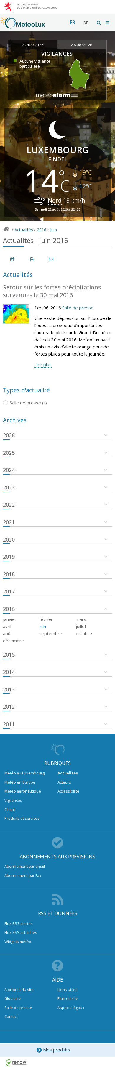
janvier (10, 619)
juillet (81, 626)
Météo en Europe (19, 782)
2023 (9, 487)
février (46, 619)
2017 (9, 591)
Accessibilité (68, 791)
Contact (11, 1016)
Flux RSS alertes (18, 923)
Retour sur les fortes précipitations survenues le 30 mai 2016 (52, 291)
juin (42, 626)
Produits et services (22, 818)
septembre (50, 633)
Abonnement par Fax (22, 875)
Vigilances (13, 800)
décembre (13, 640)
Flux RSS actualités (20, 932)
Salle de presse (77, 307)
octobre (84, 633)
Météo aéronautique (22, 791)
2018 (9, 574)
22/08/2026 (33, 44)
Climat (9, 809)
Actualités (23, 230)
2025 (9, 452)
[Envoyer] (51, 259)
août (7, 633)
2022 (9, 504)
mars (81, 619)
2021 (9, 522)
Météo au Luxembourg (24, 773)
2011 (9, 724)
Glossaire (12, 998)
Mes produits (56, 1050)
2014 (9, 671)
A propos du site (19, 989)
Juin (53, 230)
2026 (9, 435)
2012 (9, 706)
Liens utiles (68, 989)
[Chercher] (99, 22)
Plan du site (68, 998)
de (85, 22)
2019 (9, 556)
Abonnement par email (24, 866)
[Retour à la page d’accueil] (22, 26)
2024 (9, 469)
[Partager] (12, 259)
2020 (9, 539)
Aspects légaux (71, 1007)
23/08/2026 (81, 44)
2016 (41, 230)
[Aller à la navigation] (108, 22)
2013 (9, 689)
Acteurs (64, 782)
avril (7, 626)
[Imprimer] (32, 259)
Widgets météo (17, 941)
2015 (9, 654)
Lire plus (43, 364)
